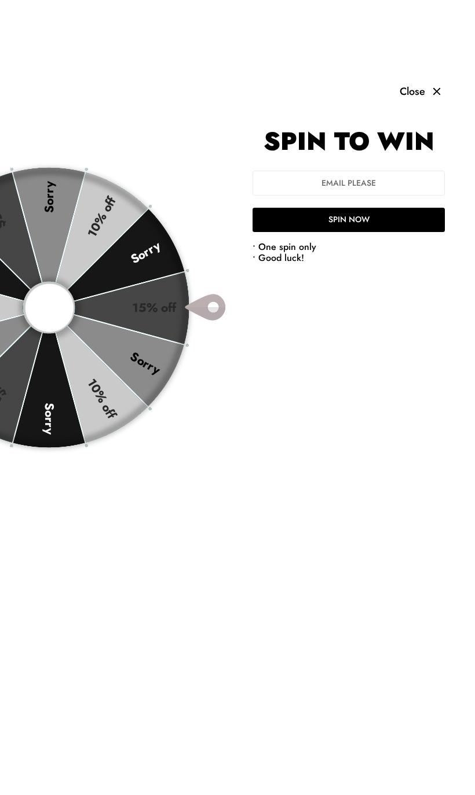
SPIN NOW (349, 219)
